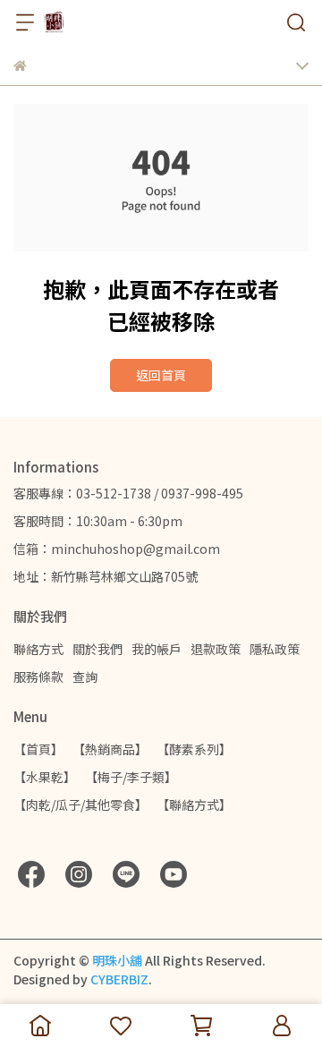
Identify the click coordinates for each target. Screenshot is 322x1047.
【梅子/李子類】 (131, 777)
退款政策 (216, 649)
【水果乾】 (44, 777)
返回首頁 (161, 375)
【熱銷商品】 (110, 749)
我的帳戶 (156, 649)
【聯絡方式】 (194, 804)
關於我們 (97, 649)
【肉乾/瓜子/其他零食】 (80, 804)
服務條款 (38, 676)
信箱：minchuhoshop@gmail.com (116, 549)
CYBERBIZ (119, 979)
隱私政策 (275, 649)
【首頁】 (38, 749)
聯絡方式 (38, 649)
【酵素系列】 (194, 749)
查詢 (84, 676)
